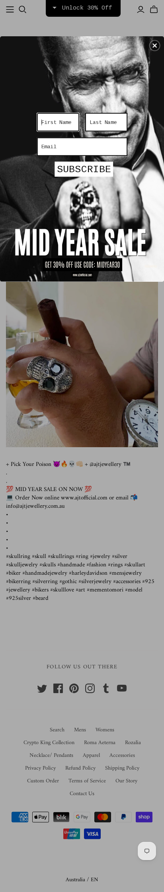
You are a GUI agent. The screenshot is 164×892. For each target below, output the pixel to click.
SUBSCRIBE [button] (84, 169)
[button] (155, 45)
